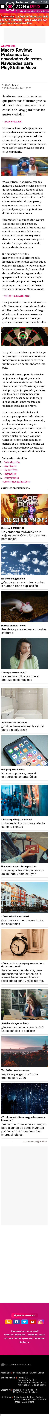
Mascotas (42, 1399)
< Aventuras (9, 481)
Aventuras (10, 466)
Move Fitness (13, 121)
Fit (35, 1390)
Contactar (24, 1342)
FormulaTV (23, 1378)
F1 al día (33, 1392)
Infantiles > (24, 481)
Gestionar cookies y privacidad (18, 1338)
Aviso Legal (32, 1331)
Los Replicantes (20, 1373)
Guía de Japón (39, 1385)
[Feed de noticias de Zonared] (8, 1321)
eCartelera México (37, 1382)
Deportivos (10, 469)
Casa (24, 1402)
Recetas (32, 1399)
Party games (11, 477)
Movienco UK (24, 1385)
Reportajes (30, 11)
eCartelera (23, 1382)
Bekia (16, 1397)
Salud (24, 1399)
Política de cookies (36, 1335)
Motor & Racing (20, 1392)
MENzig (17, 1390)
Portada (19, 11)
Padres (39, 1397)
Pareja (16, 1399)
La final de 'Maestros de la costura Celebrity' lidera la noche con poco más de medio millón (24, 20)
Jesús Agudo (11, 85)
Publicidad (40, 1338)
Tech (24, 1390)
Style (30, 1390)
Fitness (16, 1402)
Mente (31, 1402)
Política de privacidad (14, 1335)
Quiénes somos (18, 1331)
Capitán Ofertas (37, 1373)
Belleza (30, 1397)
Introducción (12, 462)
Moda (23, 1397)
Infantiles (10, 473)
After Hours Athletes (17, 295)
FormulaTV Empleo (27, 1380)
